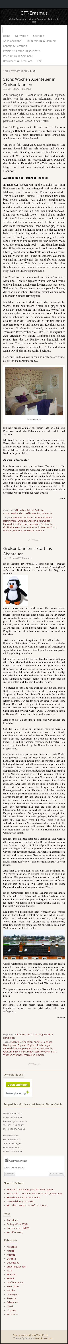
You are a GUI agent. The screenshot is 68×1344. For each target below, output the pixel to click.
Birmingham (10, 520)
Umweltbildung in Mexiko (20, 1201)
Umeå (10, 1306)
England (22, 520)
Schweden (12, 1302)
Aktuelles (21, 510)
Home (6, 35)
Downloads (9, 1037)
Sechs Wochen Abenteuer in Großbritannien (29, 81)
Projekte (11, 1298)
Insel (23, 527)
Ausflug (39, 1034)
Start (53, 527)
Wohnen (17, 530)
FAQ (39, 61)
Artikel (30, 510)
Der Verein (21, 35)
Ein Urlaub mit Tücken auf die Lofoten (27, 1205)
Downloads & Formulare (17, 61)
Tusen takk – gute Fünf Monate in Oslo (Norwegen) (34, 1193)
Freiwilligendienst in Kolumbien (23, 1197)
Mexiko (11, 1290)
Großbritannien (32, 513)
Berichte (39, 510)
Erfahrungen (44, 520)
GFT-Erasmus (34, 13)
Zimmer (40, 530)
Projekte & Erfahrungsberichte (21, 51)
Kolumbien (13, 1286)
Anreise (38, 517)
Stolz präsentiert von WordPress (30, 1335)
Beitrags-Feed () (17, 1224)
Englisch (31, 520)
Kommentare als (18, 1228)
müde (30, 527)
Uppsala (11, 1310)
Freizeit (11, 1278)
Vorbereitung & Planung (41, 40)
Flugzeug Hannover (28, 524)
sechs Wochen (42, 527)
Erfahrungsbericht (13, 513)
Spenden (38, 35)
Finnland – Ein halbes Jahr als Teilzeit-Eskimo (30, 1189)
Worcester (47, 513)
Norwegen (12, 1294)
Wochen (7, 530)
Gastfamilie (46, 524)
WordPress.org (15, 1232)
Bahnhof (47, 517)
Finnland (11, 1274)
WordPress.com (43, 1338)
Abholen (28, 517)
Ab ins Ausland (12, 40)
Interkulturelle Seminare (18, 56)
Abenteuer (16, 517)
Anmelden (12, 1220)
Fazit (9, 1270)
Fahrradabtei (10, 524)
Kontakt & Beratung (15, 46)
